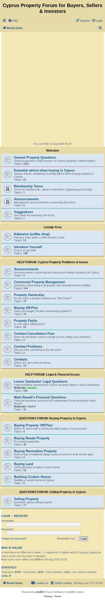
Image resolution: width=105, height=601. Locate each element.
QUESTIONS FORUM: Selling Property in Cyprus (52, 492)
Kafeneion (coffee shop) (32, 234)
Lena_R (6, 575)
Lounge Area (53, 227)
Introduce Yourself (28, 247)
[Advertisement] (52, 87)
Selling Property (26, 499)
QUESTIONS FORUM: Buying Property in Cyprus (52, 418)
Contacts (20, 359)
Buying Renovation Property (35, 451)
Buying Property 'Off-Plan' (33, 425)
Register (21, 515)
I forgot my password (13, 538)
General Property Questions (35, 157)
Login (5, 515)
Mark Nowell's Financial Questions (40, 397)
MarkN (32, 406)
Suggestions (23, 212)
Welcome (52, 150)
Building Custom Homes (32, 477)
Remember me (66, 538)
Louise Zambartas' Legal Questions (40, 381)
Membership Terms (28, 186)
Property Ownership (29, 295)
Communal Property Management (39, 282)
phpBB (39, 592)
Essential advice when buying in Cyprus (44, 170)
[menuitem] (13, 21)
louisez (32, 387)
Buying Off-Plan (26, 308)
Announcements (26, 199)
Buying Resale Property (32, 438)
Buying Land (23, 464)
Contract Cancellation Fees (34, 333)
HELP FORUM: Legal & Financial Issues (52, 374)
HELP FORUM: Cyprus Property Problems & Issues (52, 262)
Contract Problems (28, 346)
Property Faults (25, 321)
